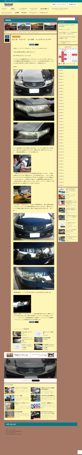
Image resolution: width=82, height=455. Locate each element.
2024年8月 (61, 112)
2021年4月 (61, 164)
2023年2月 (61, 139)
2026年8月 (61, 70)
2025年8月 (61, 91)
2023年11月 (61, 130)
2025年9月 (61, 88)
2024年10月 (61, 106)
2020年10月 (61, 176)
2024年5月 (61, 118)
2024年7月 (61, 115)
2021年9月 (61, 161)
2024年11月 (61, 103)
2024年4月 (61, 121)
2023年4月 (61, 133)
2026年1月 (61, 82)
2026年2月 (61, 79)
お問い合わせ (73, 4)
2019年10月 (61, 182)
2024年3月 (61, 124)
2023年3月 (61, 136)
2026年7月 (61, 73)
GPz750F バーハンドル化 (64, 29)
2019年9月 (61, 185)
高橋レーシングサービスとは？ (59, 4)
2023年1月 (61, 142)
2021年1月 (61, 167)
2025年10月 (61, 85)
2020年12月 (61, 170)
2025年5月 (61, 97)
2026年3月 (61, 76)
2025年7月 (61, 94)
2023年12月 (61, 127)
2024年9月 (61, 109)
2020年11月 (61, 173)
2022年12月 (61, 145)
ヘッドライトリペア (16, 36)
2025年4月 (61, 100)
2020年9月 (61, 179)
